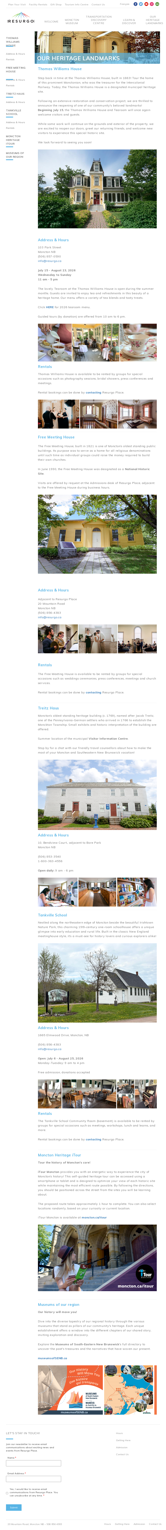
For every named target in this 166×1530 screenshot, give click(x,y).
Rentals (10, 59)
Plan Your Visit (17, 4)
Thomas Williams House (13, 41)
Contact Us (98, 4)
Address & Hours (15, 53)
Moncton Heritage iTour (13, 140)
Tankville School (13, 112)
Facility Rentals (38, 4)
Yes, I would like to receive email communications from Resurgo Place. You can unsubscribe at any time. (34, 1492)
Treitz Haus (15, 93)
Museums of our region (15, 154)
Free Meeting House (16, 69)
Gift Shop (56, 4)
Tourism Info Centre (77, 4)
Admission (122, 1447)
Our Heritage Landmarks (153, 20)
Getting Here (123, 1440)
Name (11, 1457)
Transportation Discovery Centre (99, 20)
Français (124, 4)
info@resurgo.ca (50, 261)
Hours (119, 1433)
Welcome (51, 21)
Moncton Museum (72, 21)
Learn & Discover (129, 21)
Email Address (16, 1473)
